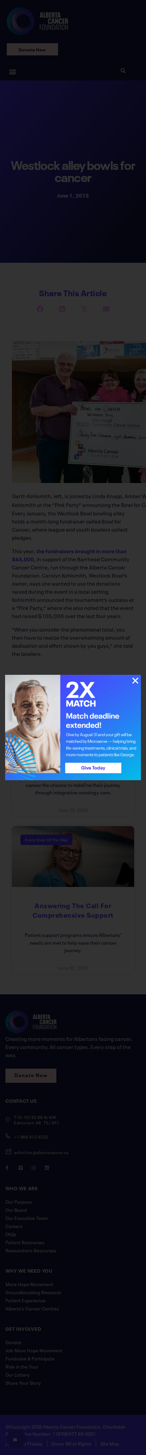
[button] (135, 681)
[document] (73, 727)
